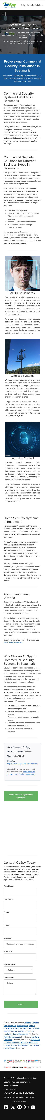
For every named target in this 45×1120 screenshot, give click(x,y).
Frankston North (18, 1031)
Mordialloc (8, 1040)
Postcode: (8, 951)
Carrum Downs (34, 1028)
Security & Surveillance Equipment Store (20, 1078)
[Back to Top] (40, 1115)
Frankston (30, 1031)
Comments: (9, 977)
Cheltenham (9, 1028)
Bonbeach (33, 1042)
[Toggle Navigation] (3, 14)
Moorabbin (16, 1037)
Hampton (12, 1026)
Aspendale (16, 1042)
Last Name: (9, 899)
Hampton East (21, 1028)
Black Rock (8, 643)
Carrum (14, 1045)
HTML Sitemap (10, 1089)
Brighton (27, 1023)
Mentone (35, 1037)
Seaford (7, 1031)
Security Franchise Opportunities (17, 1081)
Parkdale (7, 1037)
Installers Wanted (11, 1085)
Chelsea (7, 1045)
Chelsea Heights (25, 1045)
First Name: (9, 886)
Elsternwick (23, 1034)
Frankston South (11, 1034)
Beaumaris (18, 643)
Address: (8, 938)
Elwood (13, 1048)
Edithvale (24, 1042)
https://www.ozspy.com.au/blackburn (22, 764)
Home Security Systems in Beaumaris (21, 796)
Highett (32, 1026)
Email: (6, 925)
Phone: (7, 912)
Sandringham (22, 1026)
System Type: (10, 964)
